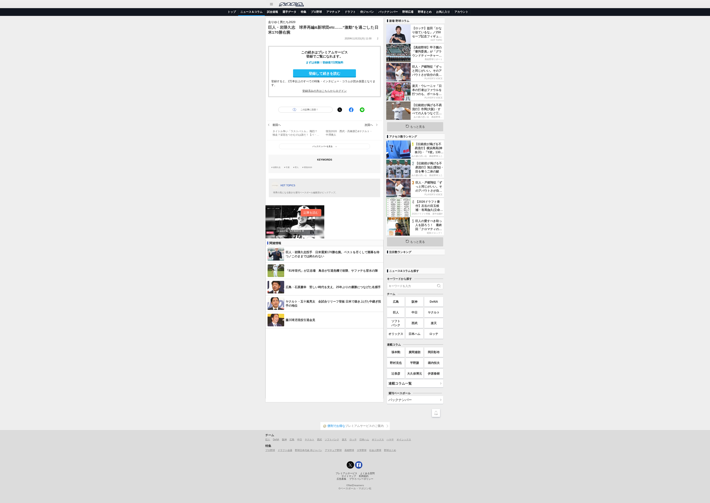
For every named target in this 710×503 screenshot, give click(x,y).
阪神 (414, 301)
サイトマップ (349, 476)
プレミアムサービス (346, 473)
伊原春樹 (434, 373)
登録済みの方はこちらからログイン (324, 90)
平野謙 (414, 362)
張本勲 (395, 352)
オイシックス (404, 439)
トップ (232, 11)
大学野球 (361, 450)
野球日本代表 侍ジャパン (308, 450)
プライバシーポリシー (361, 479)
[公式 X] (350, 465)
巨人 (297, 167)
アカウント (461, 11)
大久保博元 (414, 373)
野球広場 (407, 11)
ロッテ (433, 333)
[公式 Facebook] (358, 465)
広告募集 (341, 479)
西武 (414, 323)
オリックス (395, 333)
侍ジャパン (367, 11)
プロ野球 (316, 11)
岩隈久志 (276, 167)
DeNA (434, 301)
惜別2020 (308, 167)
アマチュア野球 (333, 450)
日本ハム (414, 333)
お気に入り (443, 11)
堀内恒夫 (434, 362)
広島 (396, 301)
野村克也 (396, 362)
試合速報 (272, 11)
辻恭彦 (395, 373)
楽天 (434, 323)
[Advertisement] (324, 363)
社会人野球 (375, 450)
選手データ (289, 11)
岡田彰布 (434, 352)
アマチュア (333, 11)
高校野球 (349, 450)
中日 (414, 312)
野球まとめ (425, 11)
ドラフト (350, 11)
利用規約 (363, 476)
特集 (303, 11)
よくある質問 (367, 473)
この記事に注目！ (309, 109)
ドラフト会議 (285, 450)
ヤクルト (434, 312)
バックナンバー (388, 11)
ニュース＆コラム (251, 11)
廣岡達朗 (414, 352)
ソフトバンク (395, 323)
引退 (288, 167)
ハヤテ (390, 439)
